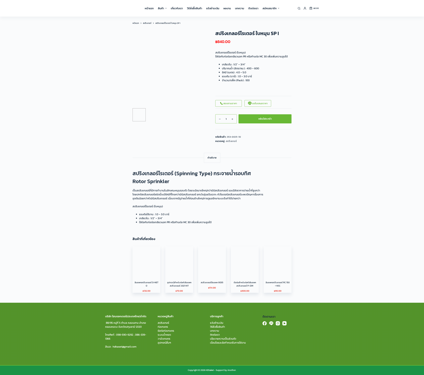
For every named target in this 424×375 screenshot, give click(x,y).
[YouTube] (284, 323)
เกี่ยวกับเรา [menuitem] (177, 8)
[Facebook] (265, 323)
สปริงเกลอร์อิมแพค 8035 (212, 282)
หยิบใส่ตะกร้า (265, 119)
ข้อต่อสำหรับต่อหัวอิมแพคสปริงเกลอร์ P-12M (245, 284)
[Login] (305, 8)
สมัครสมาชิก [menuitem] (270, 8)
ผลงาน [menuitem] (227, 8)
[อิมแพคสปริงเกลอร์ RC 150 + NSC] (278, 260)
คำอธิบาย (212, 157)
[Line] (271, 323)
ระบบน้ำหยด (164, 335)
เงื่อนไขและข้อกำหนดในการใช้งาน (228, 343)
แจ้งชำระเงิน (216, 323)
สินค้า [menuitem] (161, 8)
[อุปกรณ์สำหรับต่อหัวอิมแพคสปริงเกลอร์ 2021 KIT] (179, 260)
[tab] (212, 158)
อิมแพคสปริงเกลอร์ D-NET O (146, 284)
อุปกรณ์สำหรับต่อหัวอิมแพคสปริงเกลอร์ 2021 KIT (179, 284)
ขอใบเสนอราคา (260, 103)
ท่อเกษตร (163, 327)
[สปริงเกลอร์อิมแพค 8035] (212, 260)
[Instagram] (278, 323)
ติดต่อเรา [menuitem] (253, 8)
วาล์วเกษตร (164, 339)
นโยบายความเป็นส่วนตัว (223, 339)
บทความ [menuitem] (239, 8)
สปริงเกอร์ (231, 141)
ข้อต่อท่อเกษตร (166, 331)
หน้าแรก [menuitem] (149, 8)
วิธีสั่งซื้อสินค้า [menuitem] (194, 8)
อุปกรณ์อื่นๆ (164, 343)
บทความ (214, 331)
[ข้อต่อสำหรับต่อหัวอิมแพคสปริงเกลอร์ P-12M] (245, 260)
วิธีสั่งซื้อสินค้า (217, 327)
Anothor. (231, 370)
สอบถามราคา (230, 103)
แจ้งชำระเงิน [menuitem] (212, 8)
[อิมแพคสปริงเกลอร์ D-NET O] (146, 260)
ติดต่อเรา (215, 335)
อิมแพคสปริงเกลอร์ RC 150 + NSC (278, 284)
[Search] (299, 8)
